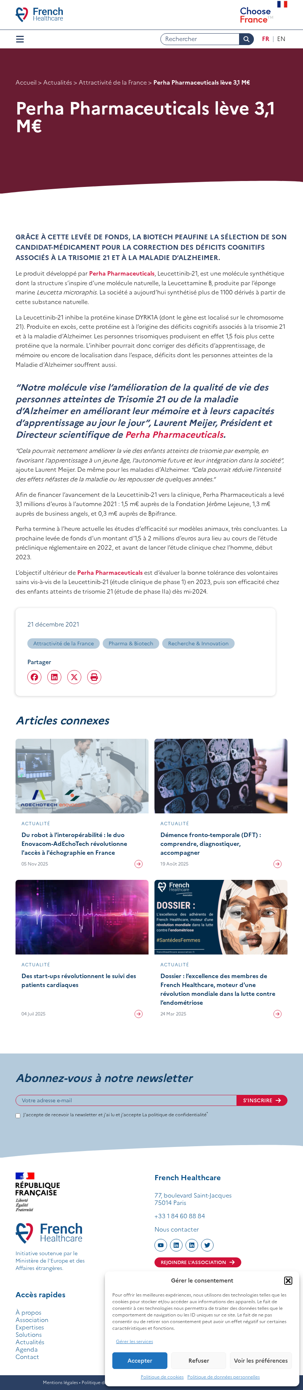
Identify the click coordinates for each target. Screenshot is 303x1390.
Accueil (26, 82)
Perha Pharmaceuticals (121, 273)
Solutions (29, 1334)
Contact (27, 1356)
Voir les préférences (261, 1360)
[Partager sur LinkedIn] (54, 677)
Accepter (139, 1360)
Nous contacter (176, 1229)
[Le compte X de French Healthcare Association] (207, 1245)
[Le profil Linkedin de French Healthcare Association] (191, 1245)
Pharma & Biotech (131, 643)
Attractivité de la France (113, 82)
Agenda (27, 1349)
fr (265, 38)
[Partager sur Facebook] (34, 677)
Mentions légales (60, 1382)
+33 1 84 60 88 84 (179, 1216)
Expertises (30, 1327)
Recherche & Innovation (198, 643)
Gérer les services (134, 1341)
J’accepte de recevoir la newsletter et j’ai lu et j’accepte (115, 1114)
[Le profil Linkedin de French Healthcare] (176, 1245)
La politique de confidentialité (175, 1114)
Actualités (57, 82)
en (281, 38)
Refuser (198, 1360)
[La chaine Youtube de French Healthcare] (160, 1245)
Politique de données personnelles (223, 1377)
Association (32, 1320)
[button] (288, 1280)
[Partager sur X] (74, 677)
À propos (28, 1312)
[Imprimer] (94, 677)
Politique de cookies (162, 1377)
